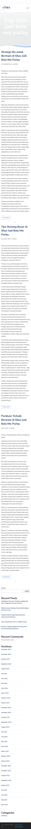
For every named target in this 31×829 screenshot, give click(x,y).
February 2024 (5, 698)
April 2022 (4, 805)
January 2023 (5, 761)
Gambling (4, 816)
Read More (6, 217)
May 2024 (4, 683)
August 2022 (5, 785)
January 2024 (5, 703)
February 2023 (5, 756)
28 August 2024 (5, 239)
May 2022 (4, 800)
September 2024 (6, 664)
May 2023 (4, 741)
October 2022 (5, 775)
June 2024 (4, 678)
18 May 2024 (4, 428)
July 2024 (4, 674)
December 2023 (6, 707)
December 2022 (6, 766)
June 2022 (4, 795)
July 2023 (4, 732)
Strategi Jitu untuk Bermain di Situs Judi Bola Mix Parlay (13, 56)
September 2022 (6, 780)
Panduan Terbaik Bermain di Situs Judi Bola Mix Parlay (13, 420)
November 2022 (6, 771)
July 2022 (4, 790)
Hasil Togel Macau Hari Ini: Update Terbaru (14, 622)
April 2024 (4, 688)
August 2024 (5, 669)
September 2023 (6, 722)
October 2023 (5, 717)
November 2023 (6, 712)
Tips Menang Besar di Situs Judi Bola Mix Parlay (14, 230)
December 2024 (6, 649)
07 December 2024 (6, 64)
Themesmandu (19, 827)
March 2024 (5, 693)
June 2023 (4, 737)
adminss (15, 64)
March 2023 (5, 751)
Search (3, 588)
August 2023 (5, 727)
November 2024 (6, 654)
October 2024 (5, 659)
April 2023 (4, 746)
